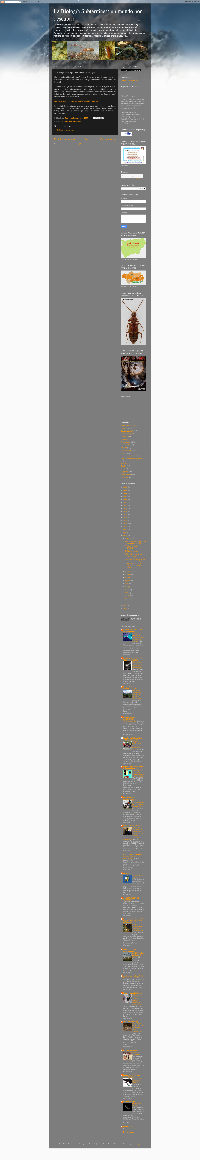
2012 (125, 530)
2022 (125, 499)
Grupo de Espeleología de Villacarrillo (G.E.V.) (133, 659)
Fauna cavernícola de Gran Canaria (131, 1076)
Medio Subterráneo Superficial (132, 459)
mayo (127, 590)
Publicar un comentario (65, 130)
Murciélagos (128, 1126)
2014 (125, 524)
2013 (125, 527)
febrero (128, 599)
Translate (138, 179)
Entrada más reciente (65, 139)
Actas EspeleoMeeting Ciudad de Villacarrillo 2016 (138, 927)
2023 (125, 496)
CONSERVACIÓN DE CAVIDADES (131, 899)
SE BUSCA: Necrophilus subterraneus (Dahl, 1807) (133, 565)
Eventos (124, 448)
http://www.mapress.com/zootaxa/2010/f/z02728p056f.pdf (76, 101)
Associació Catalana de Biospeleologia (132, 630)
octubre (128, 574)
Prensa (123, 469)
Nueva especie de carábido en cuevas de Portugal (135, 560)
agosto (128, 581)
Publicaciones (126, 474)
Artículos (65, 121)
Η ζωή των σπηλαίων (135, 1053)
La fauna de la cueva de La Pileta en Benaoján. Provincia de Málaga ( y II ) (137, 999)
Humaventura (128, 1132)
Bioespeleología (75, 121)
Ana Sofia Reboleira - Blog (133, 854)
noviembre (129, 571)
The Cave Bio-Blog (130, 1022)
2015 (125, 521)
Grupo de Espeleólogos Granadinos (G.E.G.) (132, 688)
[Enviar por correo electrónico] (94, 118)
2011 (125, 533)
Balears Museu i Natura (132, 826)
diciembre (129, 538)
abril (127, 593)
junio (127, 587)
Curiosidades (125, 445)
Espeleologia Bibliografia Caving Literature (133, 767)
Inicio (87, 139)
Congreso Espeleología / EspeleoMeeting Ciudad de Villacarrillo (133, 921)
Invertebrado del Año (128, 456)
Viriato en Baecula (129, 721)
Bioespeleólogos (127, 434)
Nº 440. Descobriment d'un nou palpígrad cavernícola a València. (138, 637)
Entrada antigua (108, 139)
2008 (125, 609)
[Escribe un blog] (96, 118)
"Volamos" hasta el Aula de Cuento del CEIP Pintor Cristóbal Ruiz (138, 804)
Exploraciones (126, 450)
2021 (125, 502)
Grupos (123, 453)
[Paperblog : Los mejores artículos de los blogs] (126, 135)
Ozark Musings (129, 1102)
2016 (125, 517)
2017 (125, 514)
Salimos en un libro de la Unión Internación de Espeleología (137, 665)
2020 (125, 505)
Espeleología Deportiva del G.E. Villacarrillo (132, 739)
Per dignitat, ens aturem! (137, 876)
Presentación (128, 978)
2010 (125, 536)
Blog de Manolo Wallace (132, 993)
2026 (125, 487)
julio (127, 584)
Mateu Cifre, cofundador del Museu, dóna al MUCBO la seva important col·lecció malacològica (133, 833)
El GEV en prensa (131, 551)
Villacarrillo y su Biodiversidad (129, 950)
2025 (125, 490)
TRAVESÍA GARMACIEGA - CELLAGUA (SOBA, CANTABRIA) (137, 694)
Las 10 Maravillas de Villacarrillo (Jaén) (138, 955)
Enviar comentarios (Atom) (74, 144)
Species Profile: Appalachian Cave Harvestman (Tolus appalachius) (138, 1027)
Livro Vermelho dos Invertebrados (129, 857)
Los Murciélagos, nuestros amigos (130, 798)
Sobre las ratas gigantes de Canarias (137, 1081)
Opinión (124, 466)
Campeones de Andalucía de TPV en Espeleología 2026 (137, 745)
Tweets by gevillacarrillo (129, 80)
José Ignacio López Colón (133, 976)
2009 (125, 606)
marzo (127, 596)
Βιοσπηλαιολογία (130, 1050)
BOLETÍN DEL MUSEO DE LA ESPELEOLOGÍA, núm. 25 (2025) (138, 773)
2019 (125, 508)
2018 (125, 511)
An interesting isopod (136, 1104)
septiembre (129, 577)
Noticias (124, 463)
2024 (125, 493)
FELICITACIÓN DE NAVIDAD (132, 547)
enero (127, 602)
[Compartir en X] (99, 118)
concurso (124, 439)
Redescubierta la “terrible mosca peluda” (134, 555)
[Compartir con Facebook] (101, 118)
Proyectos (124, 472)
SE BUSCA (125, 477)
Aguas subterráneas (128, 425)
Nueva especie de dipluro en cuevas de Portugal (135, 542)
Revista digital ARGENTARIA (129, 718)
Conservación (126, 442)
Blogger (138, 1144)
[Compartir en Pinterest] (103, 118)
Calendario (125, 436)
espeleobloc (128, 873)
